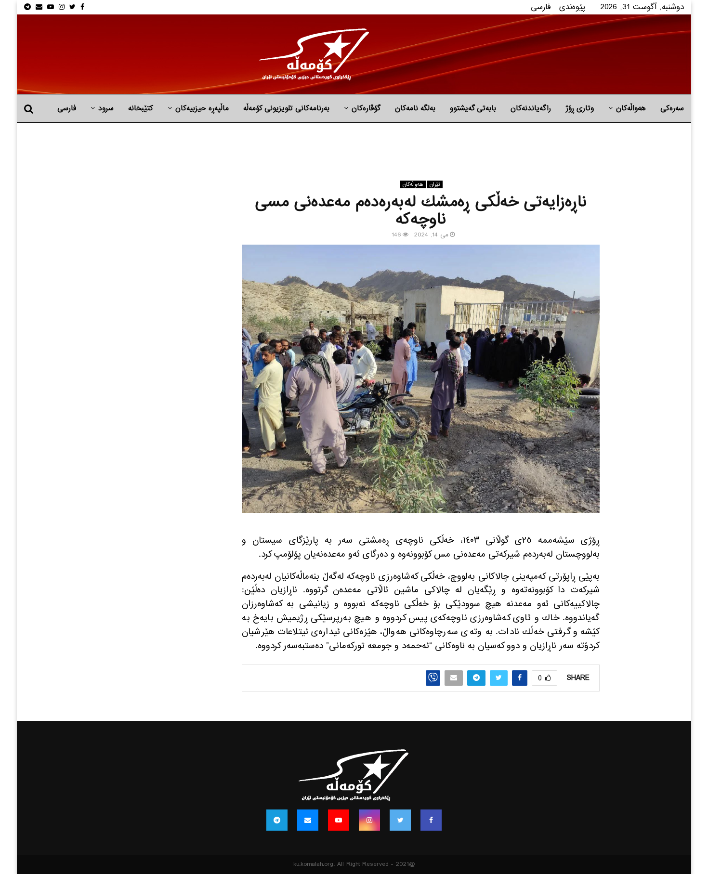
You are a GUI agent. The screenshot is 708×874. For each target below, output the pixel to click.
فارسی (541, 7)
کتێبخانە (140, 108)
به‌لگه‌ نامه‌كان (415, 108)
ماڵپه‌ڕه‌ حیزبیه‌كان (202, 108)
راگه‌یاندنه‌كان (531, 108)
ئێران (435, 184)
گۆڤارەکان (366, 108)
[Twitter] (400, 820)
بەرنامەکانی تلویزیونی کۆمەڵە (286, 108)
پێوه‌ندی (572, 7)
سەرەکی (672, 108)
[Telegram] (277, 820)
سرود (106, 108)
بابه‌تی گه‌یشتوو (473, 108)
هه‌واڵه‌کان (631, 108)
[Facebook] (431, 820)
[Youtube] (338, 820)
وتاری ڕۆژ (579, 108)
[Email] (307, 820)
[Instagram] (369, 820)
